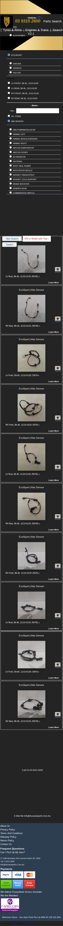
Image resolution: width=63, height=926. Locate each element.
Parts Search (52, 21)
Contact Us (6, 844)
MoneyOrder (18, 884)
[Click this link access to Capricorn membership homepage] (10, 911)
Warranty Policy (8, 837)
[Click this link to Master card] (29, 877)
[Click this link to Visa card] (18, 877)
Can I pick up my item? (12, 852)
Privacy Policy (7, 829)
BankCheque (29, 884)
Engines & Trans (37, 30)
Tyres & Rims (13, 30)
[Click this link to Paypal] (6, 877)
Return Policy (7, 840)
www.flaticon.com (28, 923)
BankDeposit (6, 884)
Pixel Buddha (15, 923)
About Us (5, 826)
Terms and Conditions (11, 833)
